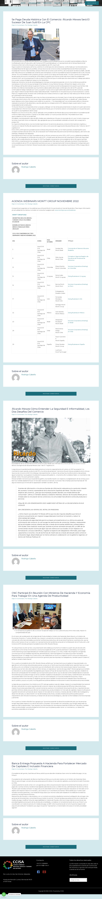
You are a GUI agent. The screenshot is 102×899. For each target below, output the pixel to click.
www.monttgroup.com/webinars (65, 210)
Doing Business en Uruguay (77, 276)
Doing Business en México (76, 312)
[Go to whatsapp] (4, 894)
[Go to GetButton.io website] (3, 897)
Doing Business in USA (75, 299)
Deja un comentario (18, 25)
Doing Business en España (76, 344)
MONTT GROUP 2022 (19, 215)
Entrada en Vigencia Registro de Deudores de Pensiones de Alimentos (78, 258)
